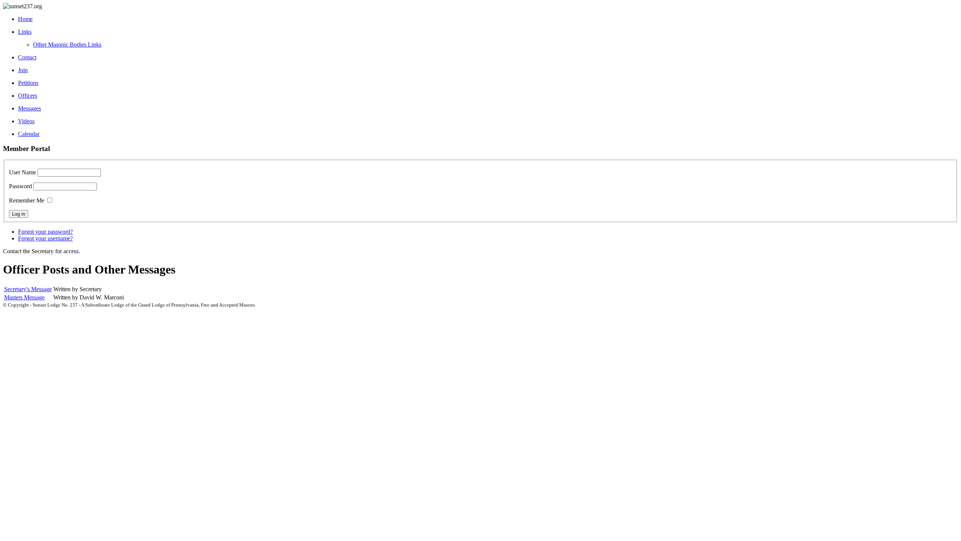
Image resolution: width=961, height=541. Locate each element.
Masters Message (24, 297)
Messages (29, 108)
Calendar (28, 134)
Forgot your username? (45, 238)
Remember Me (26, 200)
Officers (27, 95)
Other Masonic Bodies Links (67, 44)
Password (20, 186)
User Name (22, 172)
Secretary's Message (28, 289)
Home (25, 19)
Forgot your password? (45, 231)
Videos (26, 121)
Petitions (28, 83)
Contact (27, 57)
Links (25, 32)
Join (23, 70)
